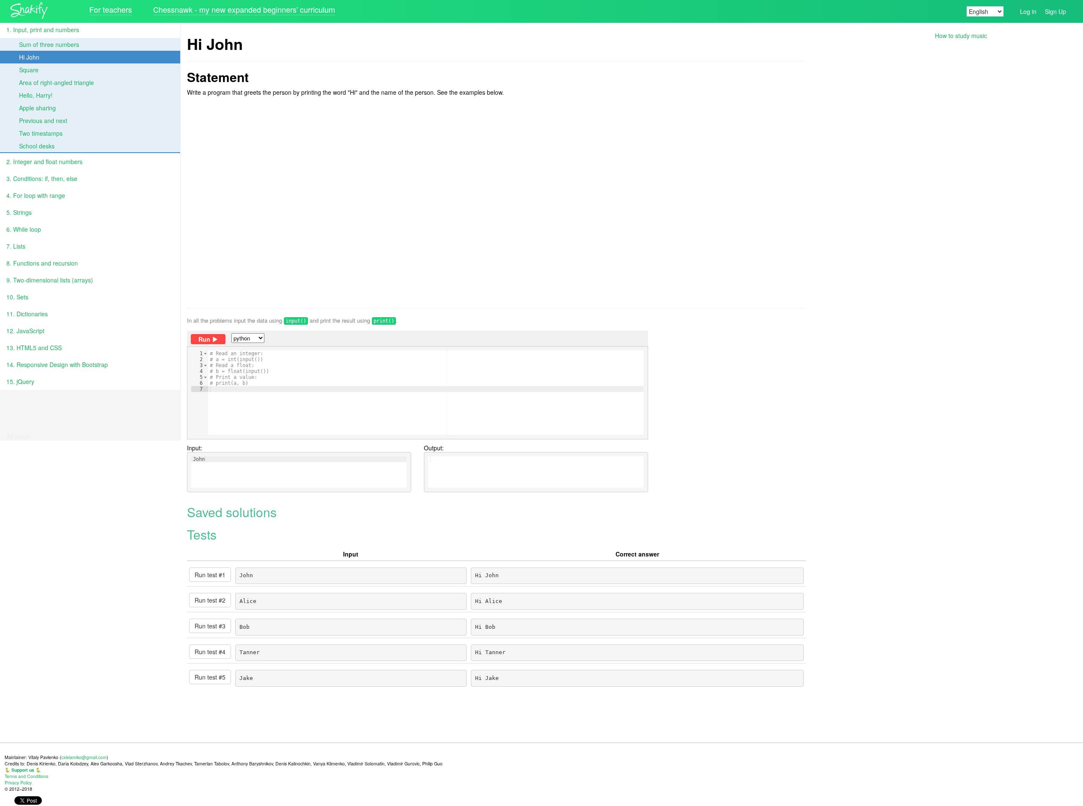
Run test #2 (210, 600)
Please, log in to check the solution (403, 406)
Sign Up (1055, 11)
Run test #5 (210, 677)
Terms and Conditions (26, 776)
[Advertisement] (496, 202)
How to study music (961, 35)
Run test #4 (210, 651)
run (204, 339)
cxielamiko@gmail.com (84, 757)
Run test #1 (210, 574)
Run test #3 (210, 626)
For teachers (110, 9)
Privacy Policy (18, 782)
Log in (1028, 11)
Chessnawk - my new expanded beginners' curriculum (244, 9)
